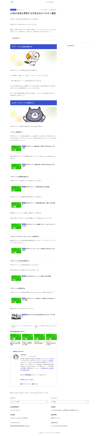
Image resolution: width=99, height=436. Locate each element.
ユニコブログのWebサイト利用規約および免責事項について (65, 410)
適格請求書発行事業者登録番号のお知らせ (20, 425)
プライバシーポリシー (15, 410)
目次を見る (16, 38)
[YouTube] (35, 384)
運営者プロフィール (55, 418)
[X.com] (29, 384)
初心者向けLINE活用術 (19, 392)
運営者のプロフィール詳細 (26, 379)
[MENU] (12, 2)
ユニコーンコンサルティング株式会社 (44, 360)
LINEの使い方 (13, 9)
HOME (12, 392)
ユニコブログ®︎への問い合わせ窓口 (59, 425)
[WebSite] (23, 384)
